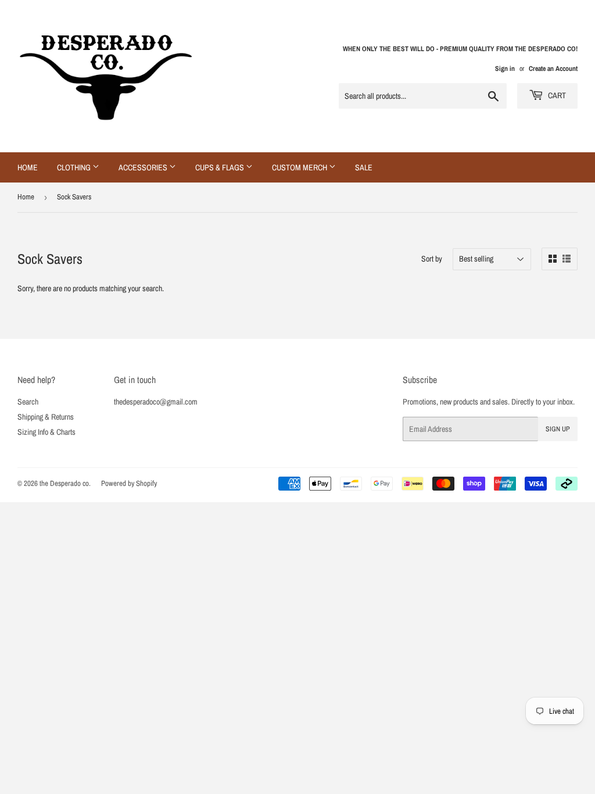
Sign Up (558, 429)
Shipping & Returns (45, 417)
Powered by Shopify (129, 483)
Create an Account (553, 68)
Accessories (144, 167)
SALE (363, 167)
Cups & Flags (220, 167)
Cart (556, 95)
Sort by (431, 258)
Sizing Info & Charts (46, 432)
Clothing (74, 167)
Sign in (505, 68)
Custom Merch (300, 167)
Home (27, 167)
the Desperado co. (65, 483)
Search (27, 401)
